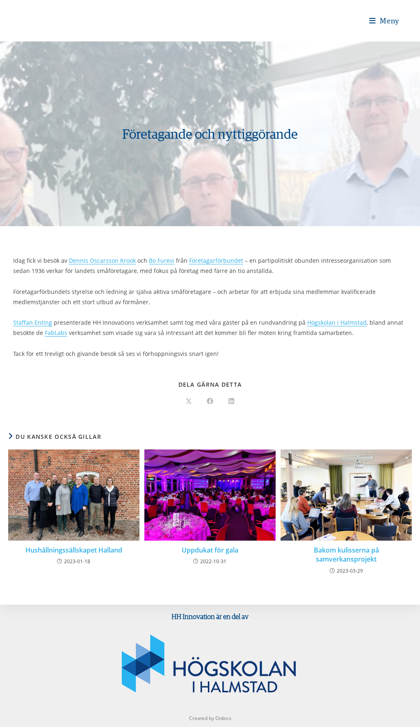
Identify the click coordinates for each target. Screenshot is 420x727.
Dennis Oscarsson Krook (102, 260)
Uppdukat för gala (210, 550)
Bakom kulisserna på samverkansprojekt (346, 555)
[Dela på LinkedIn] (231, 401)
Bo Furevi (161, 260)
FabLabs (56, 333)
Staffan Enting (32, 322)
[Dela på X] (188, 401)
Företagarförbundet (216, 260)
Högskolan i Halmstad (337, 322)
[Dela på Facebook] (210, 401)
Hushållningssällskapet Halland (73, 550)
